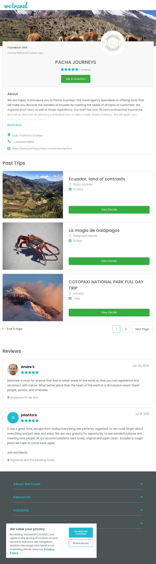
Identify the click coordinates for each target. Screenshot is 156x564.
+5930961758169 (24, 142)
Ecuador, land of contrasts (97, 179)
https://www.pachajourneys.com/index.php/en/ (42, 148)
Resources (22, 497)
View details (109, 209)
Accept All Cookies (80, 533)
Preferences (81, 543)
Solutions (21, 510)
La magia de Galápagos (94, 230)
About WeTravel (26, 484)
